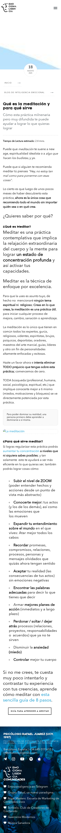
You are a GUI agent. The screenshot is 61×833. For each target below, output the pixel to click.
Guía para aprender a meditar (30, 711)
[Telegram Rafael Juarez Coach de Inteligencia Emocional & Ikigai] (6, 759)
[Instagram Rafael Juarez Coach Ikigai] (14, 759)
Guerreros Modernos (21, 817)
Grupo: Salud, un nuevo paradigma (30, 792)
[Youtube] (23, 759)
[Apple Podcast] (40, 759)
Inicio (8, 83)
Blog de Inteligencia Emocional (24, 93)
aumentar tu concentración (21, 451)
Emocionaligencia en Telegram (28, 786)
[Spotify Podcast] (31, 759)
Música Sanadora (19, 823)
